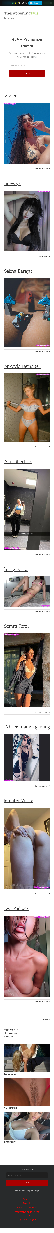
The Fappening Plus (22, 1191)
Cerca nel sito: (27, 1169)
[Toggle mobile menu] (48, 13)
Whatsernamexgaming (27, 727)
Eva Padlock (16, 908)
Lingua (36, 1191)
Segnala (27, 1203)
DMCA (27, 1215)
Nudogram (8, 1036)
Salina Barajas (18, 271)
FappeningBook (11, 1029)
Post (31, 1191)
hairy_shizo (16, 569)
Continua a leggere (41, 169)
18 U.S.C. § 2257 (27, 1220)
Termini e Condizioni (27, 1207)
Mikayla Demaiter (22, 366)
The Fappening (10, 1033)
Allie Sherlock (18, 461)
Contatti (27, 1199)
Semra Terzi (16, 626)
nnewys (12, 183)
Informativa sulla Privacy (27, 1211)
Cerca (27, 73)
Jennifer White (18, 800)
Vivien (11, 96)
